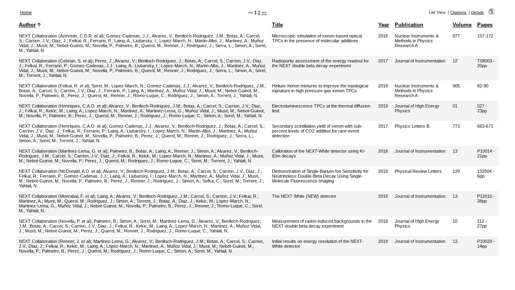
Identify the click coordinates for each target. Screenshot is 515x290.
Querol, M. (151, 45)
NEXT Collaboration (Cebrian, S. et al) (56, 60)
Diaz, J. (59, 40)
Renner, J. (174, 45)
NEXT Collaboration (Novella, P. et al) (55, 221)
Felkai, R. (78, 40)
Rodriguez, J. (200, 45)
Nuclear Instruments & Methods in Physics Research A (417, 40)
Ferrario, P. (101, 40)
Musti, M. (45, 45)
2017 (383, 60)
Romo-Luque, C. (149, 95)
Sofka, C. (211, 180)
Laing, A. (122, 40)
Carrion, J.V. (37, 40)
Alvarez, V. (162, 35)
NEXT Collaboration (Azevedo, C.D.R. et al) (61, 35)
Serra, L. (223, 45)
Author (27, 25)
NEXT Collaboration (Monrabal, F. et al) (57, 196)
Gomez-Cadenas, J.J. (128, 35)
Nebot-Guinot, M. (73, 45)
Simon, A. (244, 45)
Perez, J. (104, 60)
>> (264, 12)
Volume (462, 25)
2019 (383, 106)
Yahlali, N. (35, 50)
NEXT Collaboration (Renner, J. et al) (55, 241)
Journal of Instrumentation (420, 60)
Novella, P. (103, 45)
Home (26, 12)
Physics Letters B (412, 126)
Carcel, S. (214, 60)
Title (277, 25)
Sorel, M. (100, 85)
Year (383, 25)
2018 (383, 35)
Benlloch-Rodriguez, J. (160, 60)
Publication (409, 25)
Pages (484, 25)
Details (477, 12)
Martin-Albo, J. (209, 40)
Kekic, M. (55, 110)
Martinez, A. (236, 40)
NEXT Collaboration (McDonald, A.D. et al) (60, 171)
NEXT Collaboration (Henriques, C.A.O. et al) (63, 106)
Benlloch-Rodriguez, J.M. (199, 35)
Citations (458, 12)
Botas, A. (235, 35)
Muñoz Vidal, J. (187, 90)
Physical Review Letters (418, 171)
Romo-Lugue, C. (173, 160)
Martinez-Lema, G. (164, 110)
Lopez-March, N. (175, 40)
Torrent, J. (36, 75)
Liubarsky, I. (145, 40)
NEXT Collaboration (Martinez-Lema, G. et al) (63, 151)
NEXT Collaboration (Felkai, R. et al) (54, 85)
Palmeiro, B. (127, 45)
